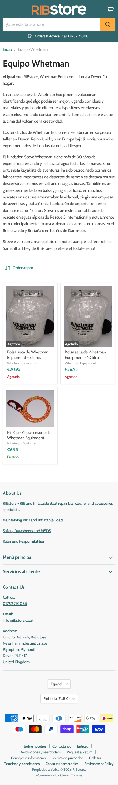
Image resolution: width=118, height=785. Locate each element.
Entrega (82, 746)
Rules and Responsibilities (23, 541)
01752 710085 (15, 603)
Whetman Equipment (22, 363)
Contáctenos (61, 746)
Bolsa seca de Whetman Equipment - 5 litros (27, 355)
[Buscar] (107, 24)
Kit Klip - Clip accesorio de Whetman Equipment (29, 435)
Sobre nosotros (35, 746)
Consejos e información (28, 758)
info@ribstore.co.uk (18, 620)
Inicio (7, 49)
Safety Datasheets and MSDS (27, 530)
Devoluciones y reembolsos (40, 752)
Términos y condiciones (22, 763)
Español (56, 684)
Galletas (95, 758)
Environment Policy (99, 763)
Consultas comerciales (62, 763)
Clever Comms (71, 775)
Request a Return (79, 752)
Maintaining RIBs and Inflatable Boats (33, 520)
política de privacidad (67, 758)
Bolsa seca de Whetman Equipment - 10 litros (85, 355)
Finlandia (56, 698)
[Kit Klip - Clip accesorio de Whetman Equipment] (30, 408)
